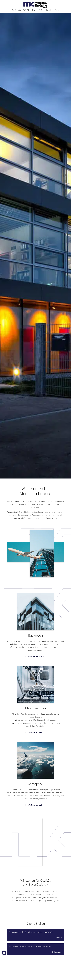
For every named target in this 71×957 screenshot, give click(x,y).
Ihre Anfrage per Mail (33, 656)
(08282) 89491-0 (24, 10)
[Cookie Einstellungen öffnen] (4, 954)
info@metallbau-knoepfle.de (48, 10)
